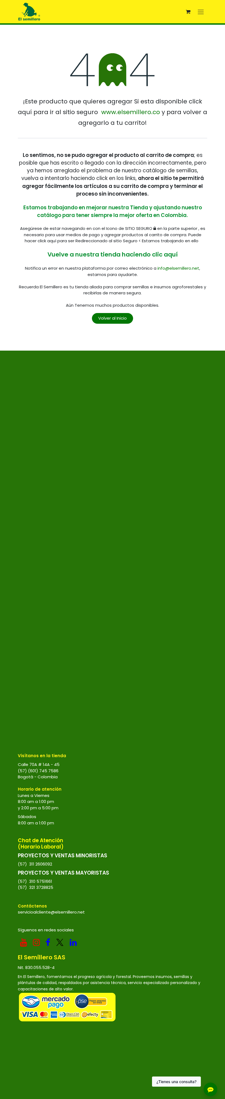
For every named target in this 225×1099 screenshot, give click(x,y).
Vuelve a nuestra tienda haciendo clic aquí (112, 254)
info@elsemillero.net (178, 268)
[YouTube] (24, 942)
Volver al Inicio (112, 318)
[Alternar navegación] (200, 11)
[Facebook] (48, 942)
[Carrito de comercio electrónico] (188, 11)
